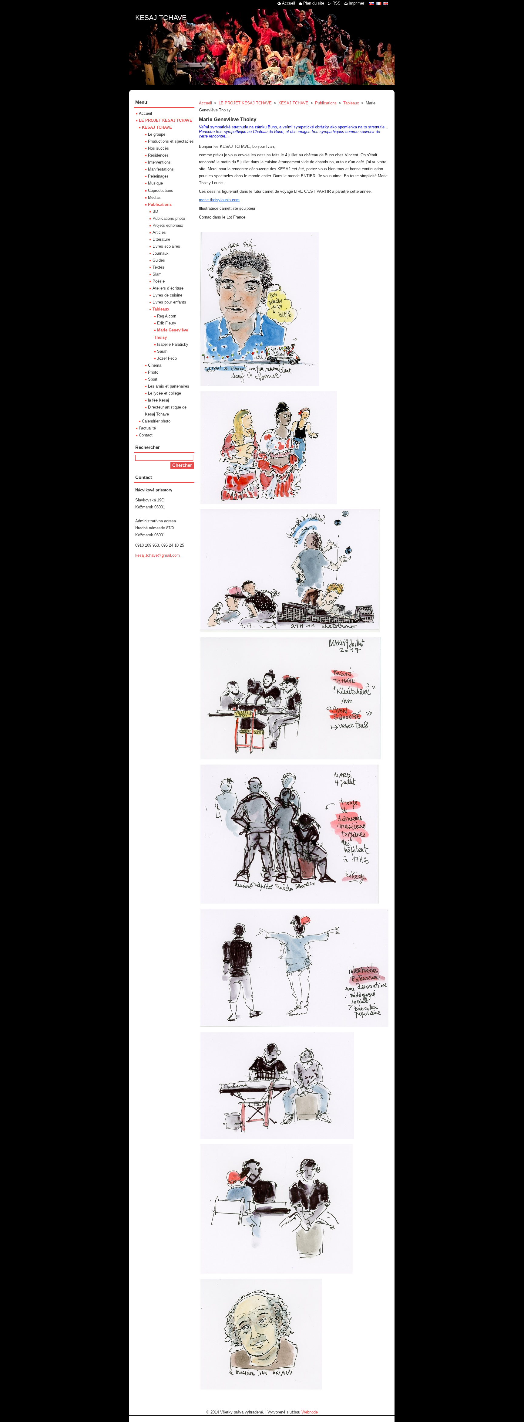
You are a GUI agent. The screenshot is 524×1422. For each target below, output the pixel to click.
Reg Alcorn (166, 316)
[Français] (378, 3)
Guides (159, 260)
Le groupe (156, 134)
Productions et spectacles (171, 141)
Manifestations (161, 169)
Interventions (159, 162)
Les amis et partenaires (168, 386)
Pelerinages (158, 176)
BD (155, 211)
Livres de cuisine (167, 295)
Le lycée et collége (164, 393)
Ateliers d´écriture (168, 288)
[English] (385, 3)
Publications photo (169, 218)
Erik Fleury (166, 323)
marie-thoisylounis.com (219, 200)
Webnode (309, 1412)
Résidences (158, 155)
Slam (157, 274)
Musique (155, 183)
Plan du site (313, 3)
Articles (159, 232)
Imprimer (356, 3)
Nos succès (158, 148)
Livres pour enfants (169, 302)
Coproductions (160, 190)
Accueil (205, 103)
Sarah (162, 351)
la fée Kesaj (158, 400)
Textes (158, 267)
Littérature (161, 239)
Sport (152, 379)
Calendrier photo (156, 421)
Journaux (161, 253)
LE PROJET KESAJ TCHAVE (245, 103)
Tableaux (351, 103)
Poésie (159, 281)
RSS (336, 3)
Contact (146, 435)
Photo (153, 372)
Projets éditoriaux (168, 225)
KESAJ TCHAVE (293, 103)
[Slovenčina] (371, 3)
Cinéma (154, 365)
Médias (154, 197)
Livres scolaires (166, 246)
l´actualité (147, 428)
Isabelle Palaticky (172, 344)
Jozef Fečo (167, 358)
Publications (326, 103)
